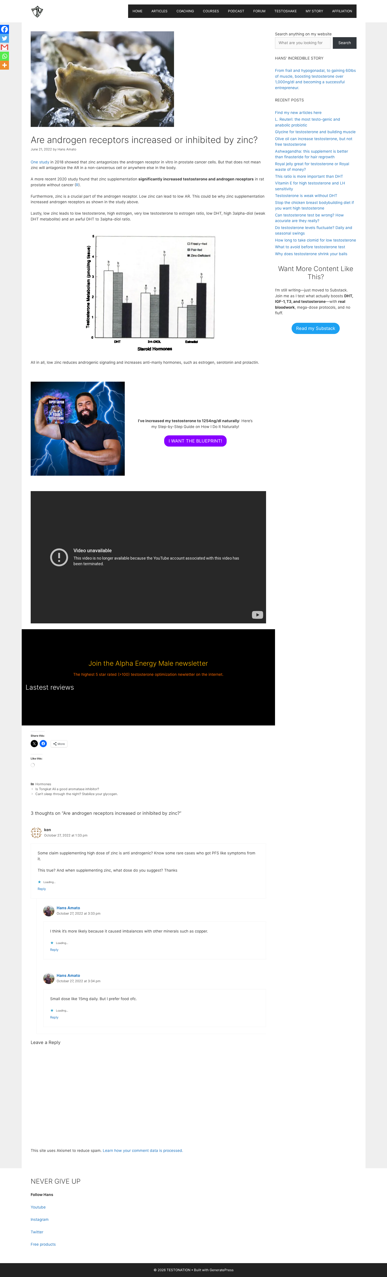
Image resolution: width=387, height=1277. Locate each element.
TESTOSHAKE (285, 11)
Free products (43, 1244)
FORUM (259, 11)
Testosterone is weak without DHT (306, 195)
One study (40, 162)
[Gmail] (4, 47)
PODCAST (236, 11)
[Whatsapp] (4, 56)
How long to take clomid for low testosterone (315, 240)
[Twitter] (4, 38)
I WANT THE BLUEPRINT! (195, 441)
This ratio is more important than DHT (309, 176)
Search (344, 43)
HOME (137, 11)
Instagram (40, 1219)
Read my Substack (315, 328)
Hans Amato (68, 908)
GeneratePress (222, 1270)
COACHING (185, 11)
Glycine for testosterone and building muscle (315, 132)
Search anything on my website (303, 34)
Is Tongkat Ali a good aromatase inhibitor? (67, 789)
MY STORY (314, 11)
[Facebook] (4, 29)
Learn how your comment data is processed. (143, 1150)
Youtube (38, 1207)
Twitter (37, 1232)
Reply (42, 889)
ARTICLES (159, 11)
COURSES (211, 11)
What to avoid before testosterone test (310, 247)
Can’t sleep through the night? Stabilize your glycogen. (76, 794)
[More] (4, 65)
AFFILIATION (342, 11)
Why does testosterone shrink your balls (311, 254)
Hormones (43, 784)
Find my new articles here (298, 112)
